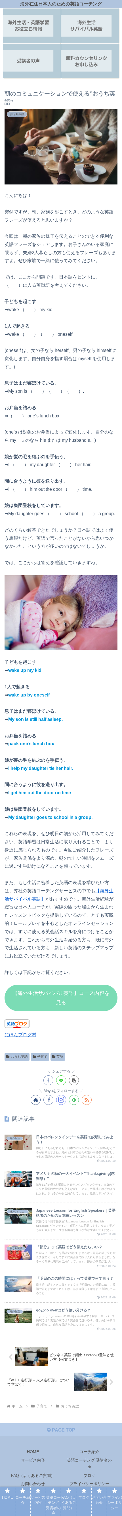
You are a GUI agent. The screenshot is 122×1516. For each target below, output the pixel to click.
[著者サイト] (36, 1100)
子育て (42, 1057)
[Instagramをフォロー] (61, 1100)
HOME (33, 1451)
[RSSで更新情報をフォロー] (87, 1100)
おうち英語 (19, 1057)
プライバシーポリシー (89, 1483)
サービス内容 (33, 1460)
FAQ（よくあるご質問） (33, 1475)
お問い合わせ (33, 1483)
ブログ (89, 1475)
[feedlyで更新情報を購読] (74, 1100)
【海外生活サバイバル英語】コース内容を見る (61, 997)
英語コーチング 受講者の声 (89, 1464)
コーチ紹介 (89, 1451)
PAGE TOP (63, 1430)
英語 (59, 1057)
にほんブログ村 (20, 1034)
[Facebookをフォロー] (48, 1100)
